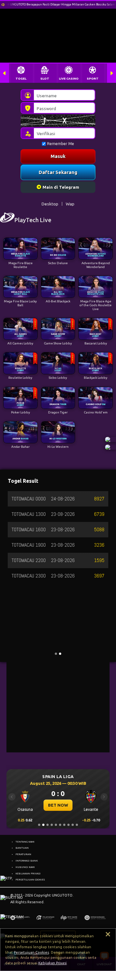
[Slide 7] (64, 824)
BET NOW (58, 805)
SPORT (93, 78)
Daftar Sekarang (58, 172)
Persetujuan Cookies (31, 952)
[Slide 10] (77, 824)
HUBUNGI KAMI (25, 867)
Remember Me (60, 144)
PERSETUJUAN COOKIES (30, 879)
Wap (70, 203)
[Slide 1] (39, 824)
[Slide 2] (43, 824)
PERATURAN (23, 854)
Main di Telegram (61, 187)
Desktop (50, 203)
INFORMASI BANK (26, 860)
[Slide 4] (52, 824)
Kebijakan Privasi (52, 963)
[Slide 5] (56, 824)
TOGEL (20, 78)
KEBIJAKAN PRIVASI (28, 873)
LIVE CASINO (69, 78)
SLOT (44, 78)
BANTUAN (22, 847)
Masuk (58, 156)
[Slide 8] (68, 824)
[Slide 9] (73, 824)
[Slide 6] (60, 824)
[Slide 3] (47, 824)
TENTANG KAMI (24, 841)
